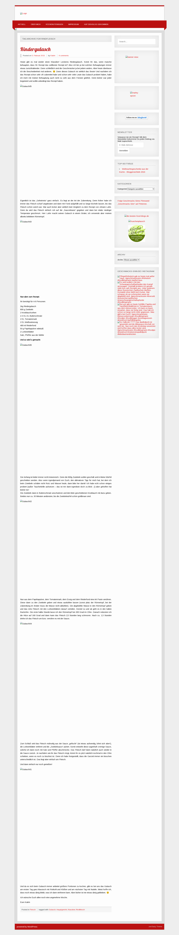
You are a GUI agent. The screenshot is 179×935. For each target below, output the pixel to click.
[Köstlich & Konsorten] (136, 241)
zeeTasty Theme (155, 927)
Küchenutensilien (54, 24)
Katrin (53, 56)
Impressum (73, 24)
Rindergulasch (35, 49)
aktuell (22, 24)
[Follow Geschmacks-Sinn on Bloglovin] (136, 119)
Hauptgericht (62, 910)
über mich (35, 24)
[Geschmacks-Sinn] (23, 13)
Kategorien (122, 189)
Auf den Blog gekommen (96, 24)
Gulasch (52, 910)
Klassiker (71, 910)
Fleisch (33, 910)
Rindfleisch (80, 910)
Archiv (120, 260)
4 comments (64, 56)
